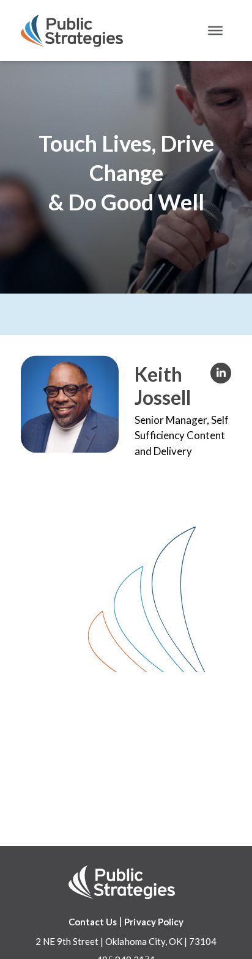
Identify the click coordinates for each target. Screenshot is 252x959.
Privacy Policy (153, 921)
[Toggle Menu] (215, 30)
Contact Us (93, 921)
